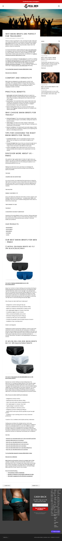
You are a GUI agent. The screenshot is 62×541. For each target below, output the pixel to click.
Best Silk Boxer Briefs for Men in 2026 (49, 87)
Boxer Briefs (52, 495)
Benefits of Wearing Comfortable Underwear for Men (21, 474)
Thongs (52, 505)
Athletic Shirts (52, 509)
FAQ (55, 520)
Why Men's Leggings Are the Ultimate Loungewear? (20, 476)
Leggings (52, 506)
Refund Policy (55, 518)
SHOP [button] (52, 490)
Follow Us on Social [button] (58, 491)
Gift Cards (52, 512)
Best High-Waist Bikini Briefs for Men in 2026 (48, 58)
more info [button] (55, 490)
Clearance (53, 515)
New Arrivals (52, 492)
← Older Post (7, 485)
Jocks (52, 503)
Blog (55, 504)
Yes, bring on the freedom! (40, 508)
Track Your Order (55, 498)
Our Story (55, 502)
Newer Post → (35, 485)
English (5, 537)
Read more (43, 68)
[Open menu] (4, 6)
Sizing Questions (56, 526)
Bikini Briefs (52, 500)
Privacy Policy (55, 515)
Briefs (52, 498)
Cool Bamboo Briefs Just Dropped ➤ (31, 1)
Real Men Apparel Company (41, 537)
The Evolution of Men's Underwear (16, 472)
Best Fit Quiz (55, 494)
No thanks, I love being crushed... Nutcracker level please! (40, 513)
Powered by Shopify (55, 537)
